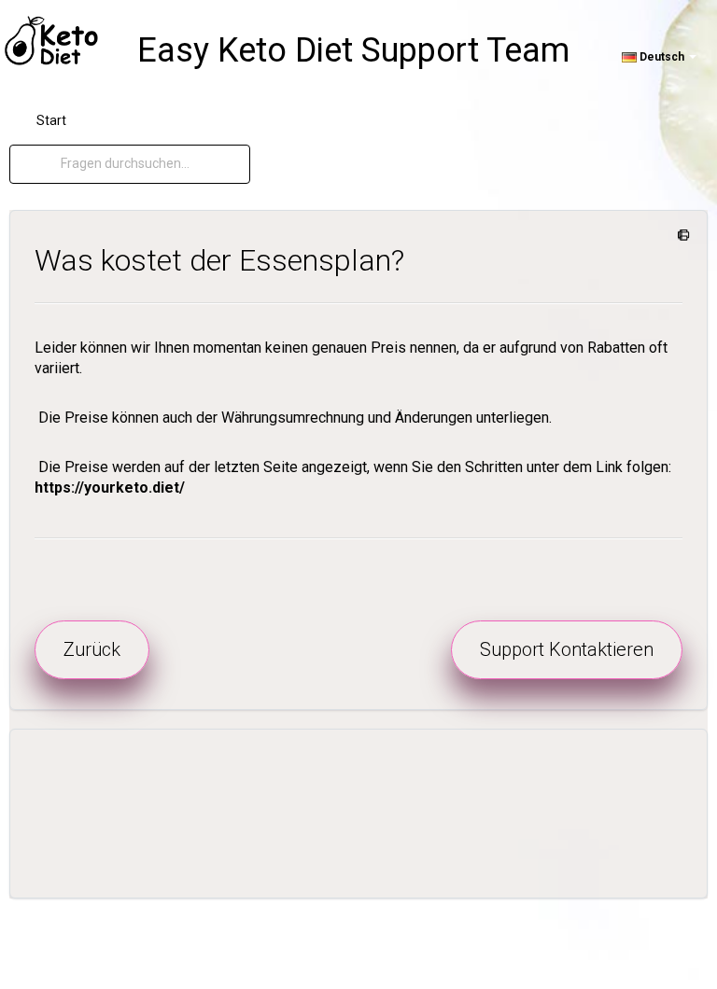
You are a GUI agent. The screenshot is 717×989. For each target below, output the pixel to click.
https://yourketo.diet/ (110, 487)
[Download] (324, 481)
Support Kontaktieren (567, 649)
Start (51, 120)
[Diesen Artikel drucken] (680, 236)
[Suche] (44, 164)
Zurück (91, 649)
